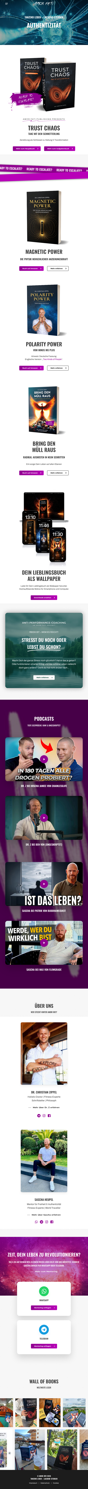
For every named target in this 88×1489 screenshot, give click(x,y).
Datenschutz (45, 1483)
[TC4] (69, 1449)
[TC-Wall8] (40, 1412)
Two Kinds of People (52, 359)
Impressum (33, 1483)
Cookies (56, 1483)
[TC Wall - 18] (35, 1449)
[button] (6, 4)
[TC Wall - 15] (16, 1412)
